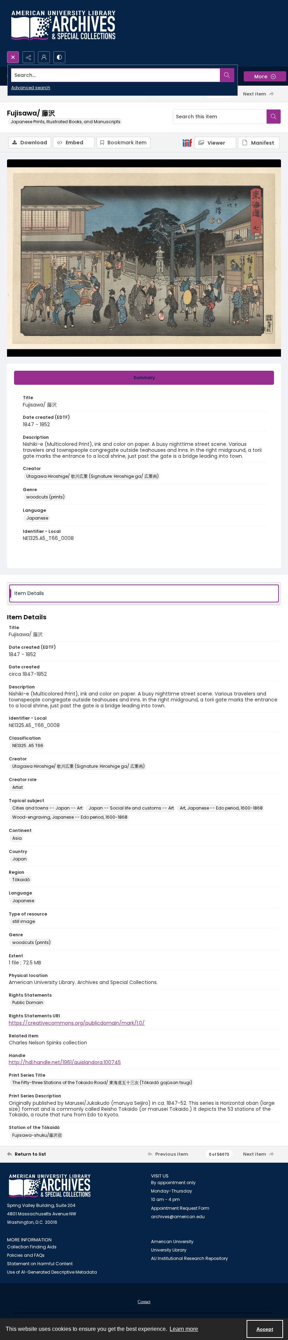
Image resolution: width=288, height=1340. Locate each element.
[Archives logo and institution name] (63, 26)
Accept (264, 1329)
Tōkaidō (21, 880)
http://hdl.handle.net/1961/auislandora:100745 (65, 1062)
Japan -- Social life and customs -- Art (131, 808)
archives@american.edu (178, 1217)
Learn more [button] (184, 1329)
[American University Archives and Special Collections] (49, 1186)
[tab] (144, 377)
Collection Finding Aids (32, 1247)
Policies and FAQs (26, 1255)
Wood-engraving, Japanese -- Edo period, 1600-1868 (69, 817)
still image (23, 921)
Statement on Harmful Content (40, 1264)
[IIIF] (187, 142)
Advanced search (30, 88)
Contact (144, 1301)
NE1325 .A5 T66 (27, 745)
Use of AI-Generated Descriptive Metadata (52, 1272)
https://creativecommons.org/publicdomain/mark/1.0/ (77, 1023)
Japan (19, 859)
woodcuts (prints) (45, 497)
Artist (17, 787)
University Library (168, 1250)
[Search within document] (274, 117)
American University (172, 1242)
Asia (17, 838)
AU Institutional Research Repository (189, 1258)
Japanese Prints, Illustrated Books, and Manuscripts (65, 122)
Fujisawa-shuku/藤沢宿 (37, 1135)
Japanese (37, 518)
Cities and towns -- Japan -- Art (47, 808)
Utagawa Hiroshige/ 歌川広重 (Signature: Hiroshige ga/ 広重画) (92, 476)
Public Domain (27, 1002)
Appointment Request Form (180, 1208)
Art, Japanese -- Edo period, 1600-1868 (221, 808)
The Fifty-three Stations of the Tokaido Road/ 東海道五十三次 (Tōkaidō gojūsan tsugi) (102, 1082)
